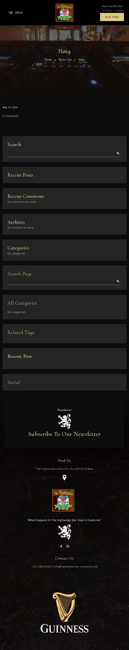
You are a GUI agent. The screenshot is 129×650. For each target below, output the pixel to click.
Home (48, 59)
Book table (112, 17)
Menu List (65, 59)
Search (14, 144)
